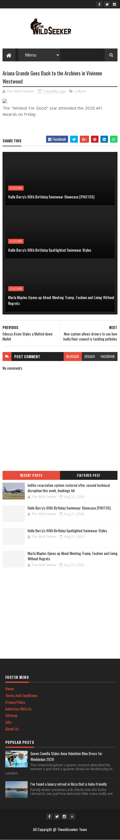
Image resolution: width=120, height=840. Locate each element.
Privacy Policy (15, 702)
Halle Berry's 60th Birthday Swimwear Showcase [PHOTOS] (51, 197)
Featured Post (89, 475)
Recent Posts (31, 475)
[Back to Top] (72, 816)
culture (80, 91)
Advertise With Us (18, 709)
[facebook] (99, 4)
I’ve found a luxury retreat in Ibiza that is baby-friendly (68, 784)
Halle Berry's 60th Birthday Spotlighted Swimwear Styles (49, 250)
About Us (12, 729)
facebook (108, 356)
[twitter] (107, 4)
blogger (72, 356)
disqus (90, 356)
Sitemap (11, 715)
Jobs (8, 722)
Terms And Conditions (21, 695)
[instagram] (114, 4)
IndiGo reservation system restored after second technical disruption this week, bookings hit (69, 488)
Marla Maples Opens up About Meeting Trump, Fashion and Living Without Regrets (61, 300)
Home (9, 688)
